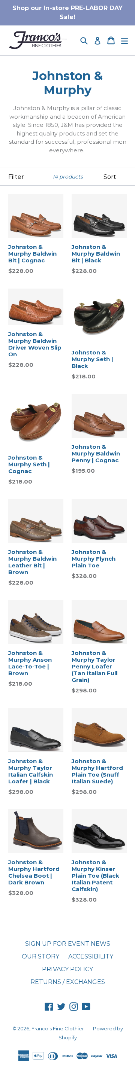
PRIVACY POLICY (67, 969)
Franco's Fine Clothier (58, 1028)
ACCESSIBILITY (90, 956)
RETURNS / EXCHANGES (67, 981)
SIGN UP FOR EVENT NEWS (67, 943)
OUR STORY (40, 956)
